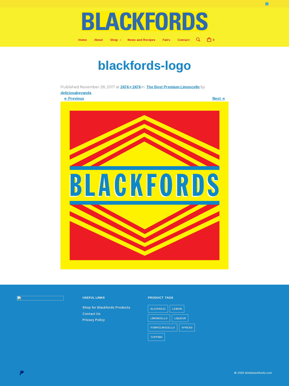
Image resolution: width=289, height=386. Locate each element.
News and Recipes (141, 40)
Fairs (166, 40)
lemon (177, 308)
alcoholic (157, 308)
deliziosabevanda (76, 93)
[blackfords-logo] (144, 268)
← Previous (74, 98)
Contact (183, 40)
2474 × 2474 (130, 87)
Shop (114, 40)
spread (187, 327)
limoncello (159, 318)
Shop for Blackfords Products (106, 307)
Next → (218, 98)
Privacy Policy (93, 320)
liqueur (180, 318)
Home (82, 40)
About (98, 40)
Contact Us (91, 314)
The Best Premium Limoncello (173, 87)
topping (156, 337)
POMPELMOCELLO (162, 327)
